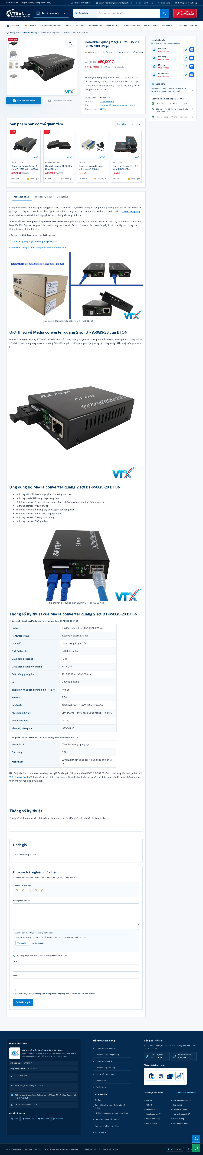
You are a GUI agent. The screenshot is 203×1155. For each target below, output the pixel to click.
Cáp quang (177, 1105)
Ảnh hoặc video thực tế (34, 933)
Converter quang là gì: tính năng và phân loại (33, 241)
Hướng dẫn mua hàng (187, 3)
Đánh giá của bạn (23, 885)
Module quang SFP (153, 1114)
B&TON (103, 109)
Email (16, 975)
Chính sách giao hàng (105, 1067)
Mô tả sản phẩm (21, 196)
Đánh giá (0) (62, 196)
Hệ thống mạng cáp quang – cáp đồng (111, 1113)
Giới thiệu (183, 25)
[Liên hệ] (196, 1139)
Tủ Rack (149, 1105)
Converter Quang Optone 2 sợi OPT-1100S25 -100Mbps (24, 167)
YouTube (45, 1119)
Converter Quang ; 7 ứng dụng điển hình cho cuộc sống (38, 247)
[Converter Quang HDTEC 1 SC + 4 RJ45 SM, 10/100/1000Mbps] (126, 145)
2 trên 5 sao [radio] (24, 891)
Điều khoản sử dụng (110, 1149)
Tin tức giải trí (101, 1132)
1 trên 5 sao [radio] (18, 891)
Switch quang (178, 1119)
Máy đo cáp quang (153, 1119)
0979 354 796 (21, 1075)
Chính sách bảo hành (105, 1048)
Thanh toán (147, 3)
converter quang (128, 105)
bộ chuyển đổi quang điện (110, 105)
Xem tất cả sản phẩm (187, 1092)
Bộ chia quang (151, 1123)
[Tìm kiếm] (164, 13)
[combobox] (128, 13)
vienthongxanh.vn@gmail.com (29, 1085)
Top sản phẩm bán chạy (182, 1100)
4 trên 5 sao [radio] (37, 891)
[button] (70, 43)
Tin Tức (98, 1100)
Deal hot (149, 1100)
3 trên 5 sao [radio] (31, 891)
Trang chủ (14, 32)
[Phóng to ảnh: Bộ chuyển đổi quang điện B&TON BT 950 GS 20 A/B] (79, 562)
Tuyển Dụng (101, 1087)
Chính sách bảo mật (93, 1149)
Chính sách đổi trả (104, 1061)
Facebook (29, 1119)
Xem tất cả (121, 124)
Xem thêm (166, 25)
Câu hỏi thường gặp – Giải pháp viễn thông (110, 1106)
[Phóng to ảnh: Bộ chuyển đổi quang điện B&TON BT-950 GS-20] (76, 285)
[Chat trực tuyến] (196, 1148)
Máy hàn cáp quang (181, 1123)
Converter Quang (29, 32)
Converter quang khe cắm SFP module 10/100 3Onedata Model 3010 (91, 169)
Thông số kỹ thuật (43, 196)
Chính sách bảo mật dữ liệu (108, 1054)
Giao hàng (165, 3)
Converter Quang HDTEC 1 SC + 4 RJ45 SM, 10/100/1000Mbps (125, 169)
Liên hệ (193, 25)
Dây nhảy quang (152, 1109)
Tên (15, 961)
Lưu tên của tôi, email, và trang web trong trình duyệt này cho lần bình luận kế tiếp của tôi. (54, 993)
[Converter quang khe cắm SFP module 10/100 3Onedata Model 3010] (92, 145)
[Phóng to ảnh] (72, 414)
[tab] (23, 100)
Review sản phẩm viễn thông (107, 1126)
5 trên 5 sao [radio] (43, 891)
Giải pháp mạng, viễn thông (106, 1119)
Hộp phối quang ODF (181, 1114)
